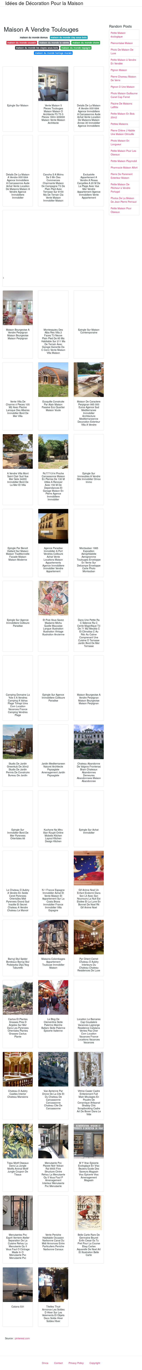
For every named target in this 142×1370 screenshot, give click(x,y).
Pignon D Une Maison (123, 86)
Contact (58, 1363)
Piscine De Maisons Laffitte (121, 105)
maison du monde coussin (21, 42)
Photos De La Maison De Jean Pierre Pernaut (123, 199)
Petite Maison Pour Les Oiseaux (123, 152)
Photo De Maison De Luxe (122, 51)
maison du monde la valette (54, 42)
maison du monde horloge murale (53, 53)
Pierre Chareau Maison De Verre (123, 78)
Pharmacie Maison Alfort (124, 167)
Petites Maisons (119, 124)
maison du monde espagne (76, 47)
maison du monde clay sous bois (69, 37)
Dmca (45, 1363)
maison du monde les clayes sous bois (37, 47)
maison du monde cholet (85, 42)
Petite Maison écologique (118, 34)
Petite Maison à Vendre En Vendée (123, 61)
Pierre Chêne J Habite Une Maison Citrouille (123, 132)
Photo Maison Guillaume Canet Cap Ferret (124, 95)
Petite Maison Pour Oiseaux (121, 210)
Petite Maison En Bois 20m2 (123, 115)
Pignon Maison (119, 70)
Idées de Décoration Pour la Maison (44, 3)
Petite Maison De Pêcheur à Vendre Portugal (120, 187)
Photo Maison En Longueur (120, 142)
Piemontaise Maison (122, 43)
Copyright (95, 1363)
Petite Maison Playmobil (124, 161)
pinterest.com (22, 1338)
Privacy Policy (76, 1363)
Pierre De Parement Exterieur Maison (121, 175)
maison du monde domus (34, 37)
